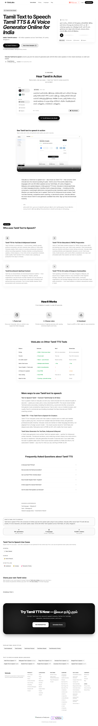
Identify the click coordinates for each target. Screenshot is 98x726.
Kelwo (85, 676)
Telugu (40, 676)
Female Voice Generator (75, 701)
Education (70, 40)
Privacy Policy (87, 685)
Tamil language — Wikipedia (28, 506)
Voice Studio (33, 2)
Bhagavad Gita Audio (77, 685)
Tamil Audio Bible (76, 683)
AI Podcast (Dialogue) (31, 686)
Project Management (54, 679)
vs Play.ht (63, 700)
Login (82, 2)
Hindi (40, 674)
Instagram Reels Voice (77, 679)
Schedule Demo (58, 624)
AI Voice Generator (31, 680)
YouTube (62, 40)
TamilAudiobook (8, 648)
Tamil (40, 678)
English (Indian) (42, 688)
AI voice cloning (34, 581)
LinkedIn (18, 61)
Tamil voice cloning (34, 580)
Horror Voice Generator (75, 677)
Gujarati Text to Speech (78, 663)
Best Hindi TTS (64, 681)
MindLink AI (86, 674)
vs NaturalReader (64, 698)
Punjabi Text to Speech (44, 663)
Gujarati (40, 694)
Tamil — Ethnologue (26, 508)
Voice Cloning (30, 682)
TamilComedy (18, 648)
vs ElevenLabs (64, 691)
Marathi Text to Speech (27, 663)
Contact (29, 690)
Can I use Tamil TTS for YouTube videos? (31, 474)
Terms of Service (87, 687)
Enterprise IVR (30, 688)
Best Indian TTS (64, 687)
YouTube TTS (75, 681)
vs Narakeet (63, 689)
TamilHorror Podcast (29, 648)
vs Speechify (64, 695)
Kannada (40, 682)
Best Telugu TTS (64, 685)
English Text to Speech (11, 663)
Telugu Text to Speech (45, 660)
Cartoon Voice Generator (75, 698)
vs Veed (63, 706)
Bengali (40, 684)
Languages (46, 2)
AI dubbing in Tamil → (8, 592)
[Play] (61, 35)
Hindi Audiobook (76, 689)
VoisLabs (10, 2)
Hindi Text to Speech (10, 660)
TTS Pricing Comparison (63, 675)
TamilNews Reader (41, 648)
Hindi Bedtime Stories (77, 674)
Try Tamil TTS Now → (11, 45)
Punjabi (40, 690)
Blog (52, 2)
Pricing (39, 2)
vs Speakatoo (64, 702)
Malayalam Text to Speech (27, 660)
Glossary (63, 679)
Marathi (40, 686)
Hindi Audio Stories (76, 687)
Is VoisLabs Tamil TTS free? (28, 464)
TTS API (51, 681)
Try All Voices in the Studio (49, 118)
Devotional (77, 40)
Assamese (41, 692)
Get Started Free (40, 624)
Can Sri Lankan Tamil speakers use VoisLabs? (32, 489)
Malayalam (41, 680)
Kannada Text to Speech (62, 660)
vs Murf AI (63, 693)
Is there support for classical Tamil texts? (31, 484)
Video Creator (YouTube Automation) (54, 677)
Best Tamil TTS (64, 683)
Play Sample (75, 110)
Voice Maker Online (77, 691)
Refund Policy (87, 689)
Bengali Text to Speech (77, 660)
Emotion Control (53, 674)
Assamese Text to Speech (61, 663)
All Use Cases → (76, 703)
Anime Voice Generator (75, 694)
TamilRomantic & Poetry (55, 648)
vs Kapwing (63, 708)
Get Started (89, 2)
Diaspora (84, 40)
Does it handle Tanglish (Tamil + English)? (31, 479)
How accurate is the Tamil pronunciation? (31, 469)
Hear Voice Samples (28, 45)
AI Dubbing (29, 684)
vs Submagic (64, 710)
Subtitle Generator (65, 677)
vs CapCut (63, 704)
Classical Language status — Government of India (33, 510)
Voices (28, 678)
